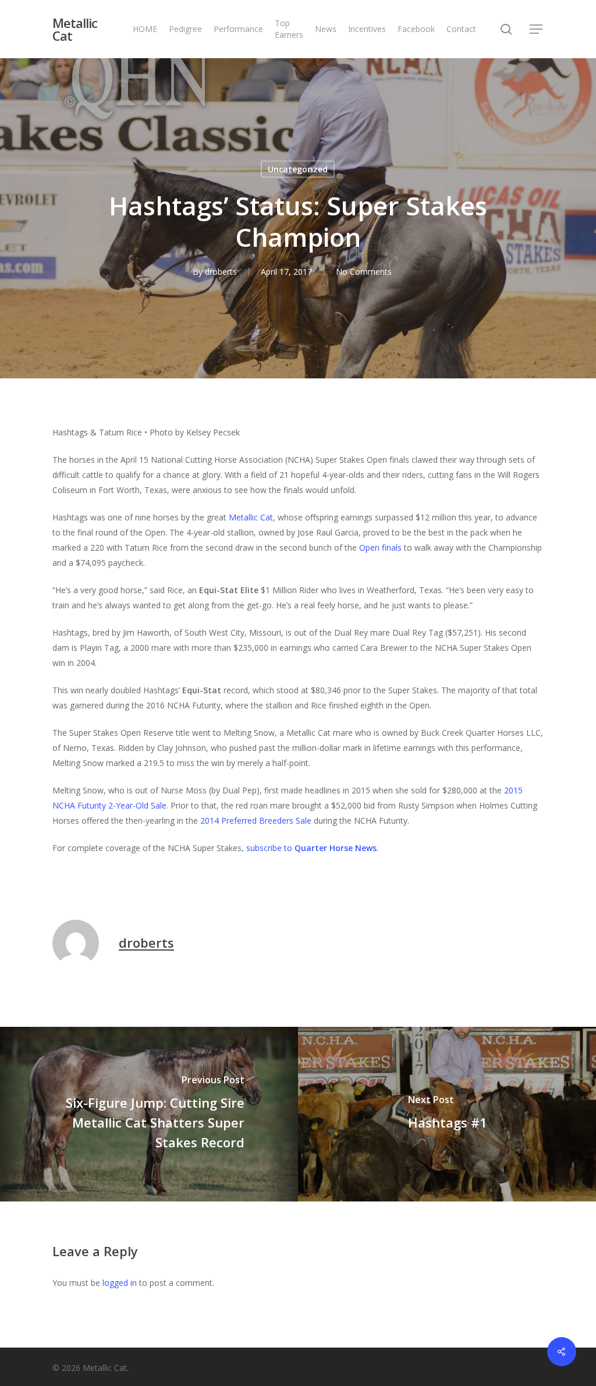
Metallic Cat (74, 29)
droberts (221, 271)
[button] (537, 29)
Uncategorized (298, 169)
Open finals (380, 547)
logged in (119, 1282)
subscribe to (311, 847)
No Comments (364, 271)
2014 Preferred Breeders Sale (255, 820)
